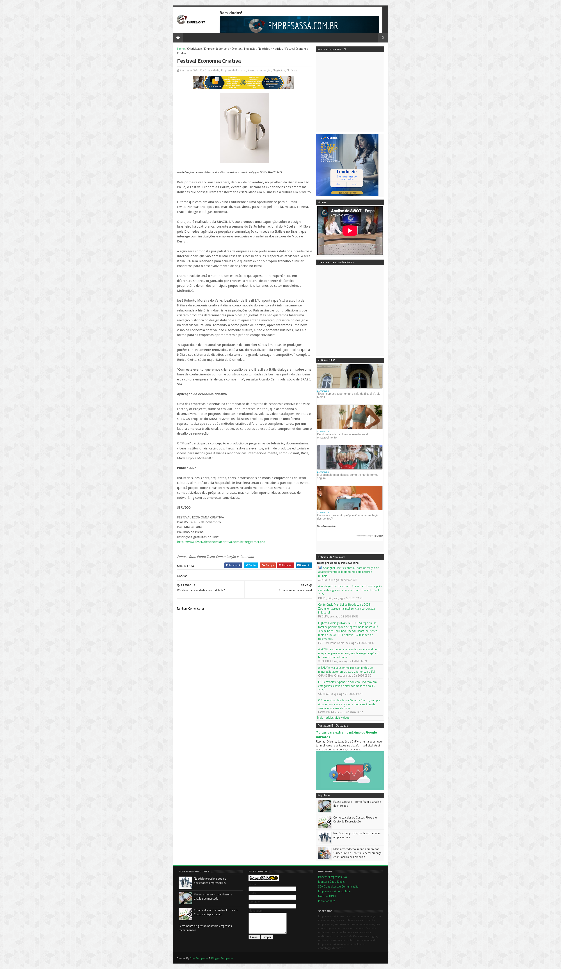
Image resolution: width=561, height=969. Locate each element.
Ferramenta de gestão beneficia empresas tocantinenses (205, 928)
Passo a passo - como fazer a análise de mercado (357, 803)
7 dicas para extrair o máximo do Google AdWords (346, 734)
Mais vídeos (342, 717)
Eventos (237, 48)
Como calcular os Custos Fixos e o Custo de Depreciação (355, 819)
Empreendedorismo (216, 48)
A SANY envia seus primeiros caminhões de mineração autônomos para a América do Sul (346, 670)
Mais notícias (325, 717)
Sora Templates (199, 958)
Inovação (250, 48)
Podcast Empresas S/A (332, 877)
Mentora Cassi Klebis (331, 881)
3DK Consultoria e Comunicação (338, 886)
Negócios (264, 48)
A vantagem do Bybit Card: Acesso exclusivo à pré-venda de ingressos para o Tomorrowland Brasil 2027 (350, 590)
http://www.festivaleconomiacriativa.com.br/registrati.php (221, 542)
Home (181, 48)
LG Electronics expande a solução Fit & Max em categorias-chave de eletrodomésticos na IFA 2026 (347, 686)
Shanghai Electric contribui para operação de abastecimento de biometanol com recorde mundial (348, 572)
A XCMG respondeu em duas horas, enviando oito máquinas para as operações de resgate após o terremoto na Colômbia (349, 653)
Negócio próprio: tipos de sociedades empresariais (357, 835)
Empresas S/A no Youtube (334, 891)
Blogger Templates (222, 958)
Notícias (278, 48)
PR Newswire (326, 901)
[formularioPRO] (264, 880)
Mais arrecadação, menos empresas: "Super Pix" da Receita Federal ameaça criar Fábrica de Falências (357, 853)
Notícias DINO (327, 896)
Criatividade (194, 48)
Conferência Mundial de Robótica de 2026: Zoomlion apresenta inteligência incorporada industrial (346, 609)
